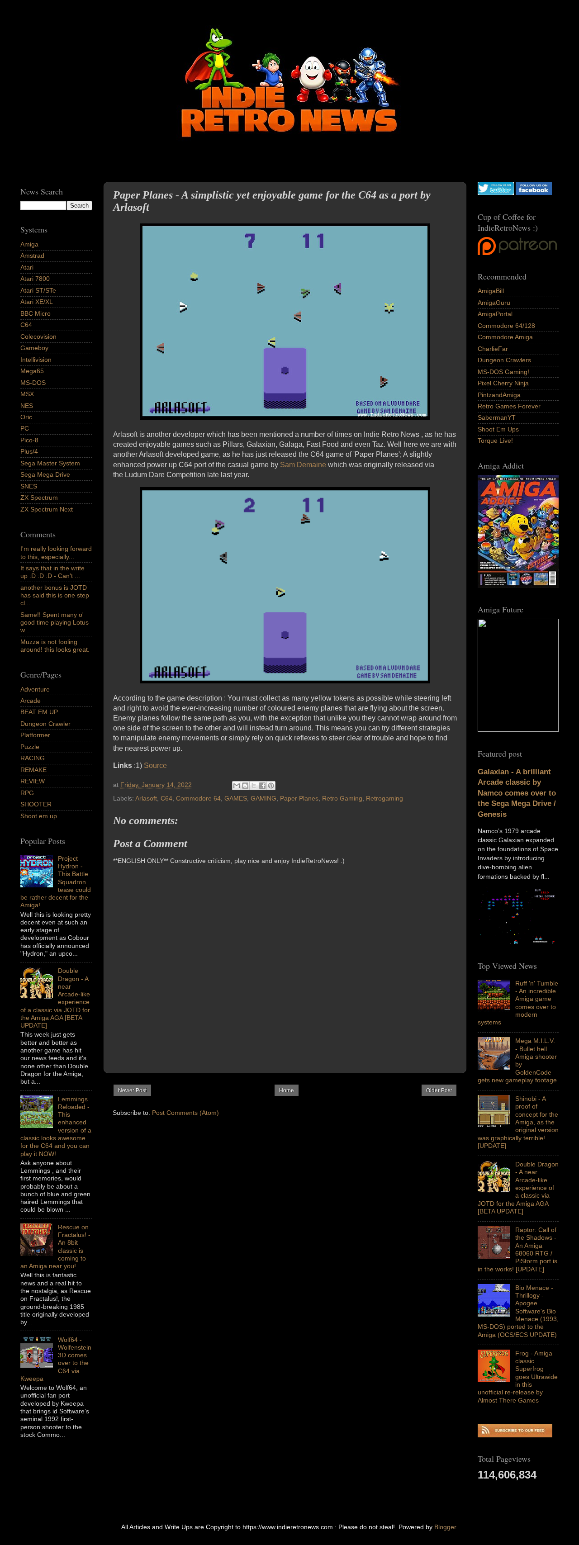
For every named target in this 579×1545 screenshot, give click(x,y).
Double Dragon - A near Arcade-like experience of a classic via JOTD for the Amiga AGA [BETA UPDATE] (518, 1188)
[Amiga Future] (518, 585)
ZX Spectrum (39, 497)
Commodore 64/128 (506, 325)
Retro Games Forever (509, 406)
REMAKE (33, 769)
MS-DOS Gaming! (503, 371)
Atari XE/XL (36, 301)
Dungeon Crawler (45, 723)
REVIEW (32, 781)
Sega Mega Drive (45, 474)
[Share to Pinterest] (270, 785)
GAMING (263, 798)
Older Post (439, 1090)
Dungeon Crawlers (504, 360)
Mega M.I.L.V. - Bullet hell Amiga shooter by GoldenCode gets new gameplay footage (517, 1060)
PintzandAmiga (499, 394)
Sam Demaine (303, 465)
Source (155, 765)
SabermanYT (497, 417)
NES (26, 405)
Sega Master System (50, 463)
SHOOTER (36, 804)
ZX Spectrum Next (46, 509)
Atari (26, 267)
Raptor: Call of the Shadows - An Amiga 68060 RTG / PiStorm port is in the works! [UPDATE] (517, 1249)
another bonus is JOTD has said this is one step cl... (54, 595)
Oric (26, 417)
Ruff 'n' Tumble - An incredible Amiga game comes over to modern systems (518, 1003)
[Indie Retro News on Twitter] (496, 192)
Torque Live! (495, 440)
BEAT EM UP (39, 712)
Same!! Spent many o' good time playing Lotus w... (54, 622)
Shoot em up (38, 816)
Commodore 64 (198, 798)
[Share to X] (253, 785)
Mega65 (32, 370)
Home (286, 1090)
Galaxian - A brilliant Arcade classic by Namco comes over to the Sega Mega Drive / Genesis (517, 793)
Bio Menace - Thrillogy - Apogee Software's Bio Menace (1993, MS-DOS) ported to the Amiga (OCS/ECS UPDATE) (518, 1311)
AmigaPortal (495, 314)
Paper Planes (299, 798)
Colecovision (38, 336)
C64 (166, 798)
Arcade (30, 700)
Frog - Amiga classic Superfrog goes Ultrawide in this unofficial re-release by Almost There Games (518, 1377)
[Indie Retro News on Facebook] (534, 192)
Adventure (35, 689)
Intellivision (36, 359)
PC (24, 428)
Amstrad (32, 255)
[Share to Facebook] (262, 785)
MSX (27, 394)
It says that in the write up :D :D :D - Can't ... (52, 571)
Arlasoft (146, 798)
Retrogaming (384, 798)
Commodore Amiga (505, 337)
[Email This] (236, 785)
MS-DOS (33, 382)
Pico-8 (29, 440)
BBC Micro (35, 313)
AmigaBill (491, 290)
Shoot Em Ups (498, 429)
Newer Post (132, 1090)
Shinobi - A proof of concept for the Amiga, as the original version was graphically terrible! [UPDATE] (518, 1122)
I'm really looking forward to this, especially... (56, 552)
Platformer (35, 735)
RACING (32, 758)
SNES (28, 486)
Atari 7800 (35, 278)
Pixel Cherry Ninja (503, 383)
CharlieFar (493, 348)
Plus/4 (29, 451)
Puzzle (29, 746)
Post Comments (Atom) (185, 1112)
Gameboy (34, 347)
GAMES (235, 798)
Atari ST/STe (38, 290)
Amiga (29, 244)
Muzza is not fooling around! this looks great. (55, 645)
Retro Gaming (342, 798)
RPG (27, 792)
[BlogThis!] (245, 785)
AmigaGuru (494, 302)
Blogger (445, 1527)
